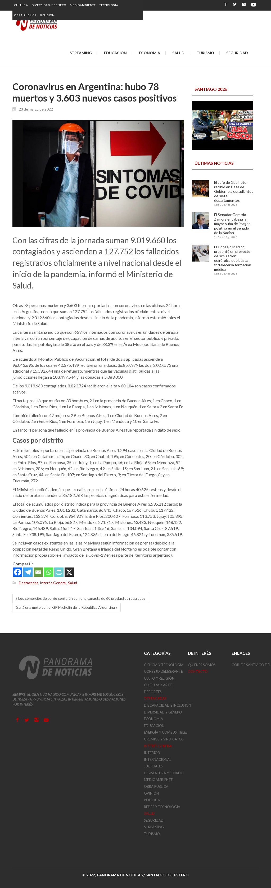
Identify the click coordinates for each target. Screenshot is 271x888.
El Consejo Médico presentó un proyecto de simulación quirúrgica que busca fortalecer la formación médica (232, 258)
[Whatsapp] (48, 572)
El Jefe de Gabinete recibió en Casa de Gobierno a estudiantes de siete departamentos (233, 191)
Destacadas (28, 582)
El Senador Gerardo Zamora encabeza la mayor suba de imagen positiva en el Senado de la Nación (232, 223)
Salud (72, 582)
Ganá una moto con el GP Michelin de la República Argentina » (66, 607)
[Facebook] (17, 572)
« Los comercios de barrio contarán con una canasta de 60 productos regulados (81, 598)
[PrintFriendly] (59, 572)
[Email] (38, 572)
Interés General (53, 582)
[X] (69, 572)
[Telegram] (28, 572)
